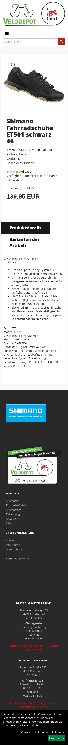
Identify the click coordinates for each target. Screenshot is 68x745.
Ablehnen (58, 732)
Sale (8, 523)
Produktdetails (25, 227)
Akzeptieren (56, 738)
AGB (8, 554)
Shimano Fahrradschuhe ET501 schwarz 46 (30, 131)
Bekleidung (13, 514)
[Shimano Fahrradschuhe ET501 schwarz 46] (34, 82)
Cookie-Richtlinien (28, 725)
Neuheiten (12, 519)
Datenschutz (14, 549)
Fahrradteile (13, 510)
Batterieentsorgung (18, 558)
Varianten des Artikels (24, 242)
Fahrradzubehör (16, 505)
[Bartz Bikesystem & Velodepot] (34, 14)
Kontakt (10, 540)
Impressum (13, 545)
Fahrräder (12, 501)
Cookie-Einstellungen (34, 732)
